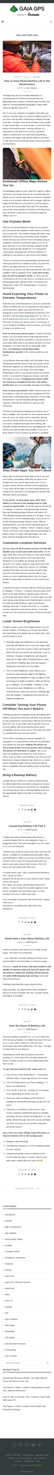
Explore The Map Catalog (19, 1458)
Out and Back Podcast (15, 1343)
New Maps (10, 1325)
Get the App (28, 1455)
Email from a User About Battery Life (27, 938)
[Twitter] (20, 1444)
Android (8, 1221)
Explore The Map (13, 1455)
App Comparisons (13, 1227)
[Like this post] (19, 810)
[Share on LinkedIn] (28, 810)
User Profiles (11, 1356)
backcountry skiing (26, 319)
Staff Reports (31, 830)
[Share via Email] (35, 810)
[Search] (51, 22)
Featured (9, 1264)
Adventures (10, 1214)
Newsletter (10, 1331)
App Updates (10, 1233)
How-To (8, 1300)
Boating (8, 1245)
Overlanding (10, 1350)
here (15, 215)
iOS (6, 1313)
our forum (35, 1037)
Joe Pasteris (31, 88)
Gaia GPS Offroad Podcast (17, 1282)
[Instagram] (27, 1444)
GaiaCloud (9, 1288)
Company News (12, 1251)
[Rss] (40, 1444)
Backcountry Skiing (13, 1239)
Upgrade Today (42, 1455)
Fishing (8, 1270)
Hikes (7, 1294)
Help (38, 1461)
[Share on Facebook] (22, 810)
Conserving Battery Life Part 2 (27, 826)
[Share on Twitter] (25, 809)
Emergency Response (15, 1257)
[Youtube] (33, 1444)
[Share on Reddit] (32, 810)
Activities (18, 1461)
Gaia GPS (9, 1276)
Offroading (10, 1337)
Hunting (8, 1307)
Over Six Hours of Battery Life (27, 1025)
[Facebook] (14, 1444)
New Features (11, 1319)
